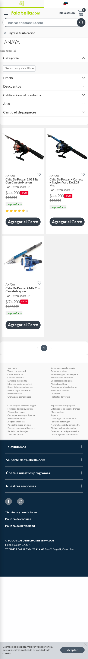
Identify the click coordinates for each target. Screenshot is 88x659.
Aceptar (72, 650)
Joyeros (54, 415)
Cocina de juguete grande (63, 368)
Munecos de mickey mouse (20, 408)
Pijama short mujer (16, 412)
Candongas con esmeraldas (63, 418)
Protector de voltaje (60, 396)
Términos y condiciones (21, 512)
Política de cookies (18, 519)
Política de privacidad (20, 526)
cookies (7, 653)
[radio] (7, 210)
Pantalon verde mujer (17, 431)
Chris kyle (55, 393)
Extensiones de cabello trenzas (65, 408)
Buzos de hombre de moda (19, 387)
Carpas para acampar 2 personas (22, 415)
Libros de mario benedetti (19, 384)
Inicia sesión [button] (67, 13)
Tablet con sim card (16, 371)
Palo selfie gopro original (19, 424)
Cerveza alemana (15, 377)
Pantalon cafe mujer (60, 421)
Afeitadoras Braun (59, 384)
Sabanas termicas (59, 371)
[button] (44, 23)
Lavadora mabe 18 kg (17, 380)
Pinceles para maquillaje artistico (22, 428)
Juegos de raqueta (16, 421)
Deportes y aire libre (19, 68)
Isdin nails (12, 368)
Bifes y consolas (14, 393)
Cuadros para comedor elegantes (22, 405)
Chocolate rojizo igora (61, 380)
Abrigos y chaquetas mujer (63, 428)
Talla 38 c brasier (15, 434)
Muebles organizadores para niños (66, 374)
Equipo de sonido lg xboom (64, 387)
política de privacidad (33, 650)
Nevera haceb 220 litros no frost (66, 424)
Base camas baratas (60, 390)
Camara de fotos (15, 374)
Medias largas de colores (19, 390)
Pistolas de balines (16, 418)
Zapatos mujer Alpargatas (63, 405)
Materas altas (57, 412)
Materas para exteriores (62, 377)
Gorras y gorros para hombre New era (66, 434)
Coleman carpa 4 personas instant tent (66, 431)
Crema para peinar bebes (19, 396)
